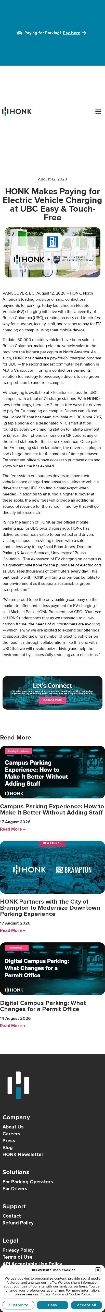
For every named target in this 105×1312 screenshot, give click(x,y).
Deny (52, 1305)
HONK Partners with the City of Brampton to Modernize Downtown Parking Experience (50, 908)
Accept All (86, 1305)
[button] (98, 111)
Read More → (12, 829)
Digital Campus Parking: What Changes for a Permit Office (43, 1006)
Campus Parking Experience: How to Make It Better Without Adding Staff (52, 809)
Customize (18, 1305)
